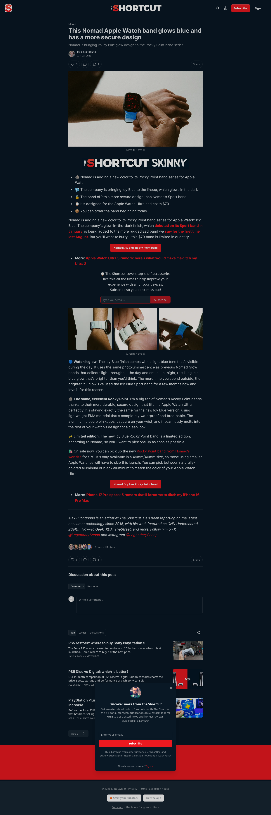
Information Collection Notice (134, 755)
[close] (171, 688)
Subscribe (135, 743)
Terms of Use (153, 752)
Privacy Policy (163, 755)
